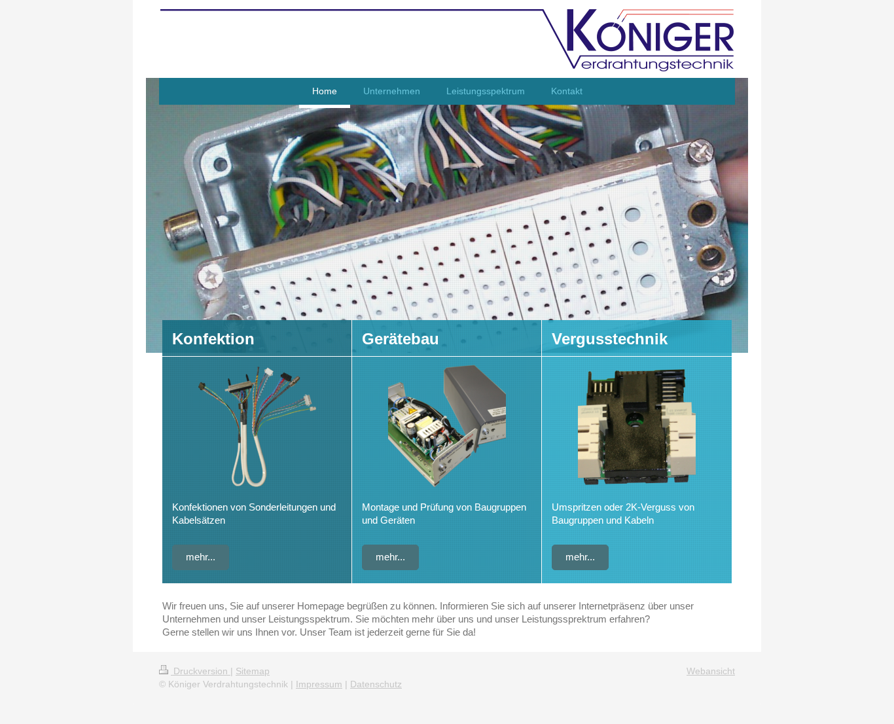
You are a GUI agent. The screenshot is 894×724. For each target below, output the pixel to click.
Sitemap (253, 671)
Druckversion (200, 671)
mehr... (200, 556)
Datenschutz (376, 684)
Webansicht (711, 671)
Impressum (319, 684)
